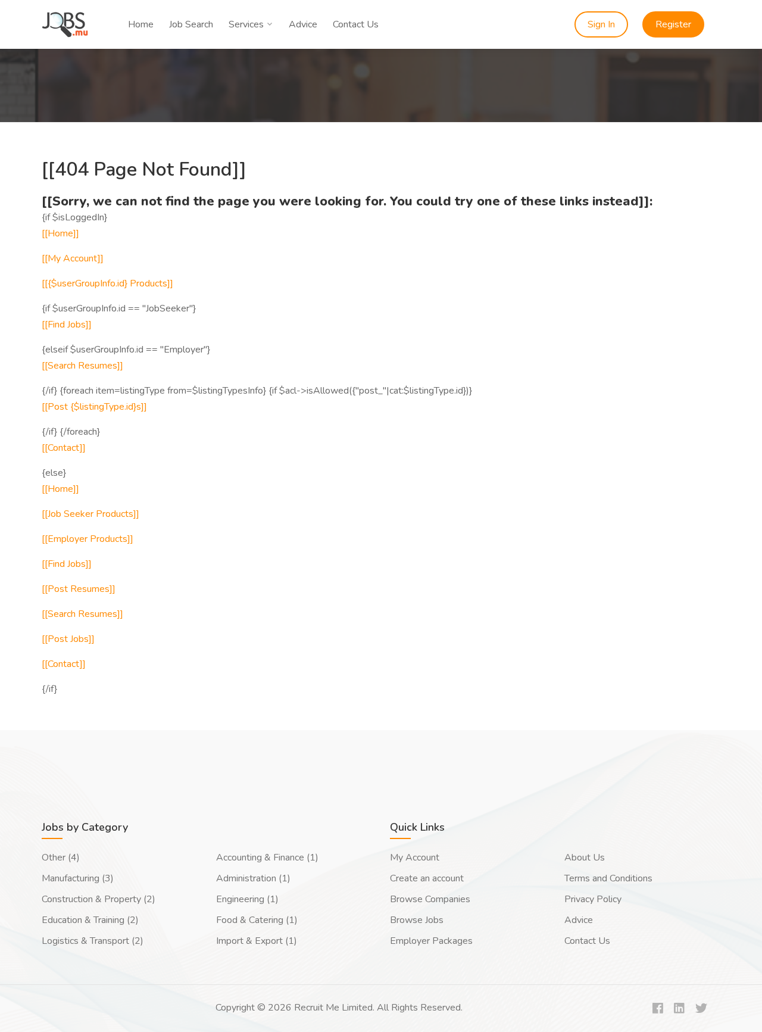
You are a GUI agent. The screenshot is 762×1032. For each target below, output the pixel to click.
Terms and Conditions (608, 878)
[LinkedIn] (679, 1009)
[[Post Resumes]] (78, 588)
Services (246, 24)
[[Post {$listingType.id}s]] (94, 406)
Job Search (191, 24)
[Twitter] (701, 1009)
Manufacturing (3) (78, 878)
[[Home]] (60, 233)
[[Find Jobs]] (67, 324)
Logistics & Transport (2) (92, 940)
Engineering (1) (247, 899)
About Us (584, 857)
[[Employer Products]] (87, 538)
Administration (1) (253, 878)
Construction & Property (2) (98, 899)
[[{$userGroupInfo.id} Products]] (107, 283)
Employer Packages (431, 940)
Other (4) (61, 857)
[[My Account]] (73, 258)
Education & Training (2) (90, 920)
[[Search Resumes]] (82, 365)
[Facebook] (658, 1009)
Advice (303, 24)
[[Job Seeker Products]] (90, 513)
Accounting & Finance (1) (267, 857)
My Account (414, 857)
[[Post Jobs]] (68, 639)
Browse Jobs (417, 920)
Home (141, 24)
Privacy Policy (593, 899)
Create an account (427, 878)
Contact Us (356, 24)
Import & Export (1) (256, 940)
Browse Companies (430, 899)
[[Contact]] (64, 447)
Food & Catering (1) (257, 920)
